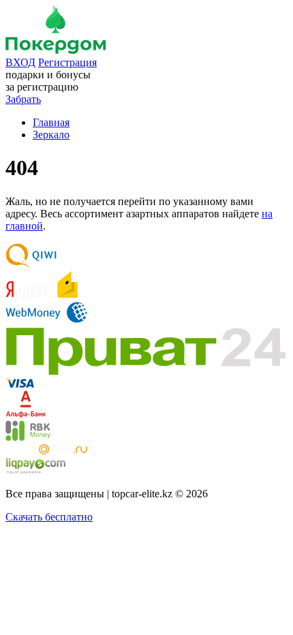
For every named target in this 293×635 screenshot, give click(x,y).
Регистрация (67, 62)
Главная (51, 122)
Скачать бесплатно (49, 517)
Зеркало (51, 134)
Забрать (23, 99)
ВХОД (20, 62)
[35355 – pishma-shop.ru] (55, 50)
